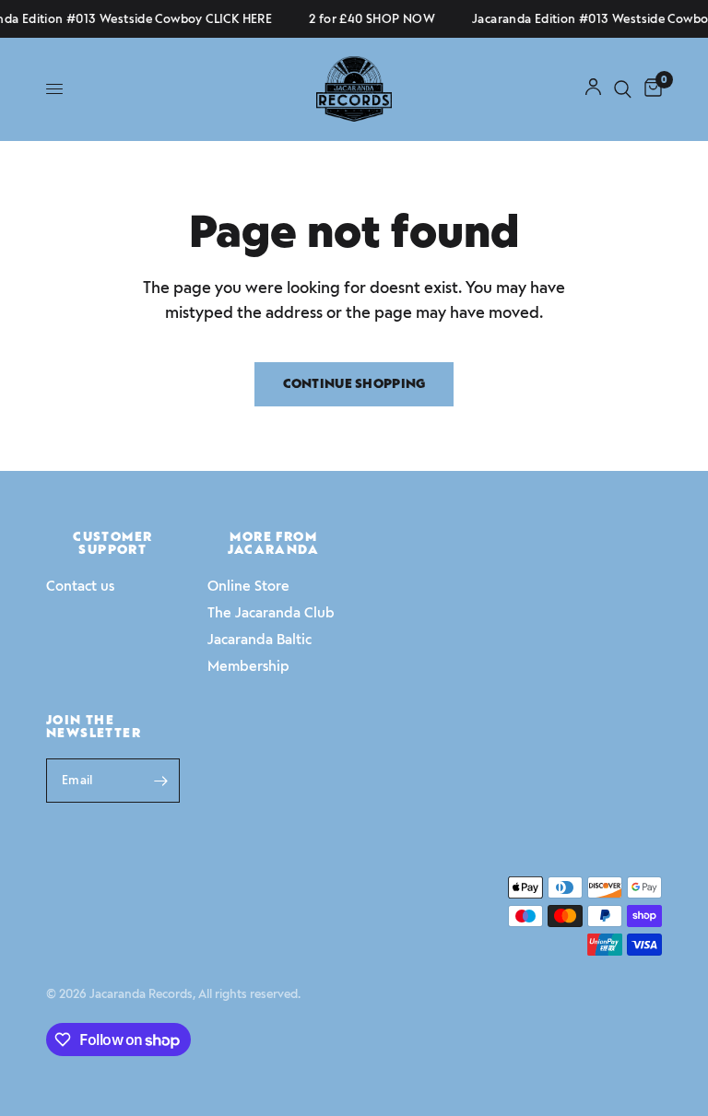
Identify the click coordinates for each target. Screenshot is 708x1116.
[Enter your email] (161, 780)
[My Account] (593, 89)
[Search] (623, 89)
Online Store (248, 586)
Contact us (80, 586)
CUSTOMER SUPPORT (112, 544)
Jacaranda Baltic (259, 639)
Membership (248, 666)
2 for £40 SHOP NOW (369, 19)
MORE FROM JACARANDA (273, 544)
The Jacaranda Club (271, 613)
